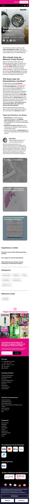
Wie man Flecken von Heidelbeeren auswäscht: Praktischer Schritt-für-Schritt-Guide (14, 189)
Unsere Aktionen (4, 388)
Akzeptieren (21, 500)
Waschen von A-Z (9, 34)
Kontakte (3, 406)
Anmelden (17, 353)
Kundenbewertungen (5, 400)
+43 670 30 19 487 (7, 363)
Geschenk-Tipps (16, 280)
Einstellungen (14, 496)
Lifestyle (24, 275)
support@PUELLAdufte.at (9, 361)
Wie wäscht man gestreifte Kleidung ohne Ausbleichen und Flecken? (14, 218)
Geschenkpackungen (5, 432)
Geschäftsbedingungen (6, 377)
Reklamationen (4, 385)
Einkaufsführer (6, 280)
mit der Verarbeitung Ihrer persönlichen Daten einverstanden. (13, 349)
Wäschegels (5, 298)
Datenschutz (4, 378)
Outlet (2, 436)
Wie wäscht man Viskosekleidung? (13, 160)
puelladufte (5, 368)
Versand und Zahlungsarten (7, 375)
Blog (2, 411)
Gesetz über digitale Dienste (7, 380)
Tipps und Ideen (6, 275)
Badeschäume (4, 431)
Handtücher (4, 434)
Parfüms (3, 429)
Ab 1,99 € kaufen (24, 2)
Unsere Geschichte (5, 408)
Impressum (3, 383)
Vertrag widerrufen (5, 387)
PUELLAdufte (6, 366)
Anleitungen (16, 275)
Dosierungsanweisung (6, 403)
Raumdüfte (3, 426)
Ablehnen (7, 500)
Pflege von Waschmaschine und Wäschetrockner (11, 404)
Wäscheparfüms (5, 422)
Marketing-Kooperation (6, 382)
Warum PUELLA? (5, 409)
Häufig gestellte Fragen (6, 401)
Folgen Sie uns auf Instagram (15, 312)
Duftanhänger (4, 427)
